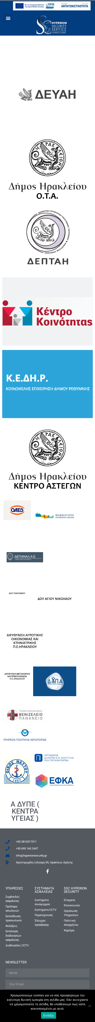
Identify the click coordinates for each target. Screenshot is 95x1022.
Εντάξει (48, 1015)
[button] (8, 18)
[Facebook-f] (47, 871)
